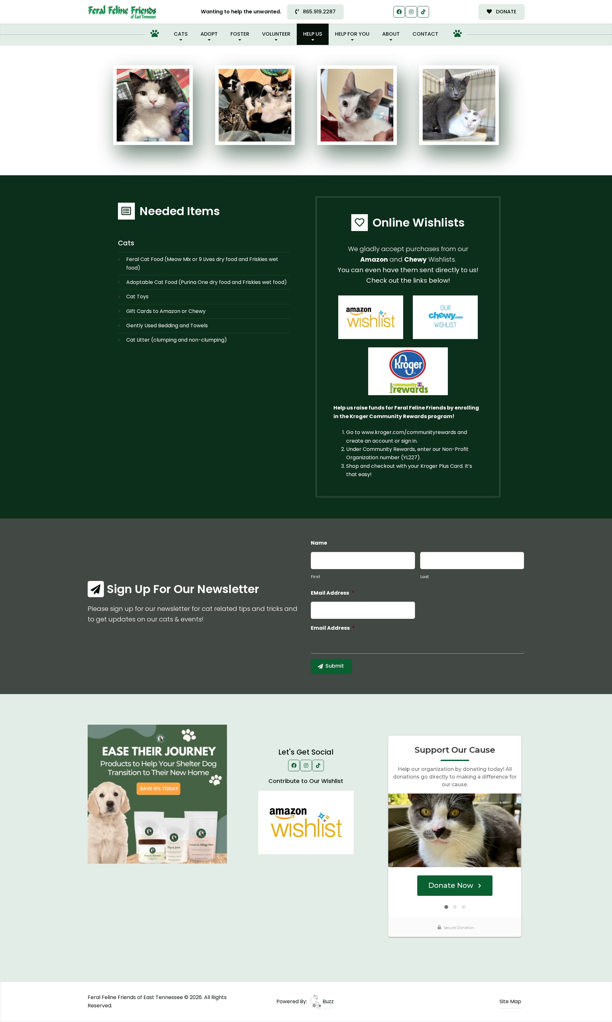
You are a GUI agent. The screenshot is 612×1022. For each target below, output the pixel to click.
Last (424, 577)
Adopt (209, 34)
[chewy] (445, 317)
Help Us (312, 34)
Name (319, 543)
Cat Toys (137, 296)
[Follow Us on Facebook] (399, 12)
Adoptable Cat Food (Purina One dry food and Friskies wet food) (206, 282)
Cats (181, 34)
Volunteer (276, 34)
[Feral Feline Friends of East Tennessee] (122, 12)
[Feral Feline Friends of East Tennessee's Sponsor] (157, 794)
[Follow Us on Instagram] (411, 12)
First (315, 577)
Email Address (333, 628)
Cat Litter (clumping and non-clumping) (176, 340)
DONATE (505, 11)
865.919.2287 (319, 11)
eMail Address (332, 593)
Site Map (510, 1001)
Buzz (327, 1001)
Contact (425, 34)
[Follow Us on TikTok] (423, 12)
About (391, 34)
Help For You (352, 34)
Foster (239, 34)
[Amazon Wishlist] (370, 317)
